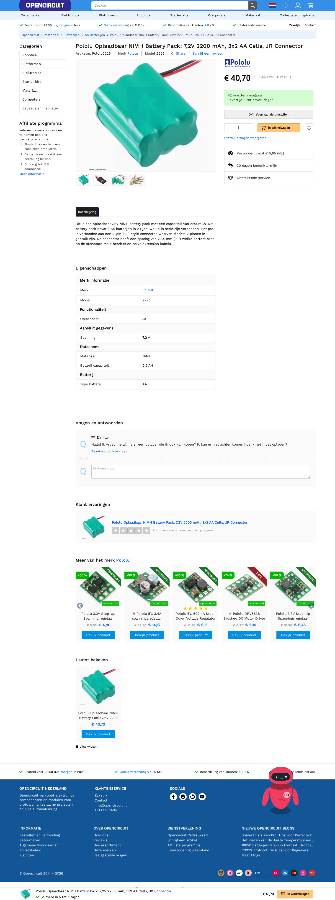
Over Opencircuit (111, 828)
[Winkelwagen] (307, 6)
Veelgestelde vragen (110, 855)
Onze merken (31, 15)
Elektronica (70, 15)
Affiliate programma (184, 845)
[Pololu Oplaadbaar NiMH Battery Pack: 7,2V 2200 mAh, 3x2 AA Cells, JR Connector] (83, 179)
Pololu (147, 290)
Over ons (100, 835)
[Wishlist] (282, 6)
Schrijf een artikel (182, 840)
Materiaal (252, 15)
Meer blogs (251, 855)
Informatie (30, 828)
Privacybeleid (30, 850)
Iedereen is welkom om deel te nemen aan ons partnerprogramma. (41, 134)
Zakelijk (294, 25)
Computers (216, 15)
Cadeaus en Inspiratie (297, 15)
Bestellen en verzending (39, 835)
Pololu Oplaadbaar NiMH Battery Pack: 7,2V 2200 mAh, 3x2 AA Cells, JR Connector (179, 522)
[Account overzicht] (294, 6)
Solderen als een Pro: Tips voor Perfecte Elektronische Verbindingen (279, 835)
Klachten (26, 855)
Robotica (143, 15)
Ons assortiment (107, 845)
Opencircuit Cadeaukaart (188, 835)
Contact (310, 25)
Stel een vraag (104, 468)
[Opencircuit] (44, 5)
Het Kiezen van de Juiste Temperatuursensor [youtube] (279, 840)
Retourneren (29, 840)
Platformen (108, 15)
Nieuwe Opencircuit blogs (268, 828)
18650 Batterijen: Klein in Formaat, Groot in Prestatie (279, 845)
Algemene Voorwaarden (39, 845)
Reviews (100, 840)
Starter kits (179, 15)
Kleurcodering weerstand (188, 850)
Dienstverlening (184, 828)
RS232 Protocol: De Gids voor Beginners (275, 850)
